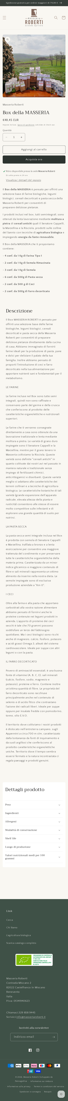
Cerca (9, 920)
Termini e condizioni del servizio (49, 1087)
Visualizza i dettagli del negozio (23, 180)
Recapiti (48, 1092)
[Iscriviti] (53, 1037)
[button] (4, 17)
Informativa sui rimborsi (42, 1081)
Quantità (7, 130)
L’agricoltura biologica (18, 935)
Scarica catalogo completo (21, 943)
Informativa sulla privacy (19, 1087)
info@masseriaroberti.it (31, 1017)
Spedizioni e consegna (30, 1092)
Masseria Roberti (31, 1077)
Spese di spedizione (26, 125)
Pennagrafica (21, 1081)
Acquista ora (34, 159)
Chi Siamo (11, 927)
